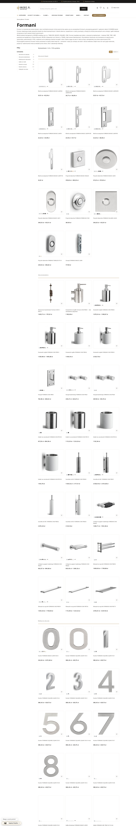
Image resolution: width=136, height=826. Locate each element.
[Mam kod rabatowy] (104, 8)
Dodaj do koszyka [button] (72, 319)
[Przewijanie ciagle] (111, 52)
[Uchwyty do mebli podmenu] (40, 15)
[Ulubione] (101, 8)
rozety (69, 41)
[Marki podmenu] (80, 15)
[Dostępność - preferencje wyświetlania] (97, 8)
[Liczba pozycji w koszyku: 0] (108, 8)
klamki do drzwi (42, 31)
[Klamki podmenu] (48, 15)
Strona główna (20, 19)
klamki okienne (60, 31)
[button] (61, 84)
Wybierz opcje (44, 100)
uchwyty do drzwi (78, 41)
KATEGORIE (22, 15)
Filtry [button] (18, 48)
